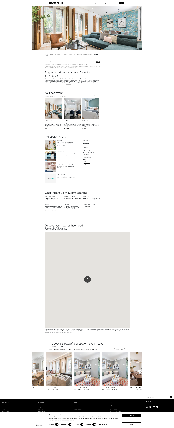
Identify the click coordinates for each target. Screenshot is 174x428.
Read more (68, 84)
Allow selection (131, 420)
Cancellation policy (78, 409)
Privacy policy (113, 407)
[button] (99, 95)
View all (86, 164)
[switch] (70, 424)
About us (4, 405)
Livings (40, 407)
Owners (99, 3)
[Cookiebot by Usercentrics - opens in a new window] (40, 425)
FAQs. (89, 206)
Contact (76, 405)
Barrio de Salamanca (76, 54)
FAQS (75, 407)
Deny (131, 424)
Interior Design (5, 411)
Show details (102, 424)
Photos (98, 61)
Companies (106, 3)
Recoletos (88, 54)
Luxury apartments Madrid (58, 54)
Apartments (41, 405)
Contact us (114, 3)
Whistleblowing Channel (115, 411)
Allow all (132, 415)
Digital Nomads (41, 411)
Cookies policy (113, 409)
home (47, 54)
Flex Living (40, 409)
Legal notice (113, 405)
